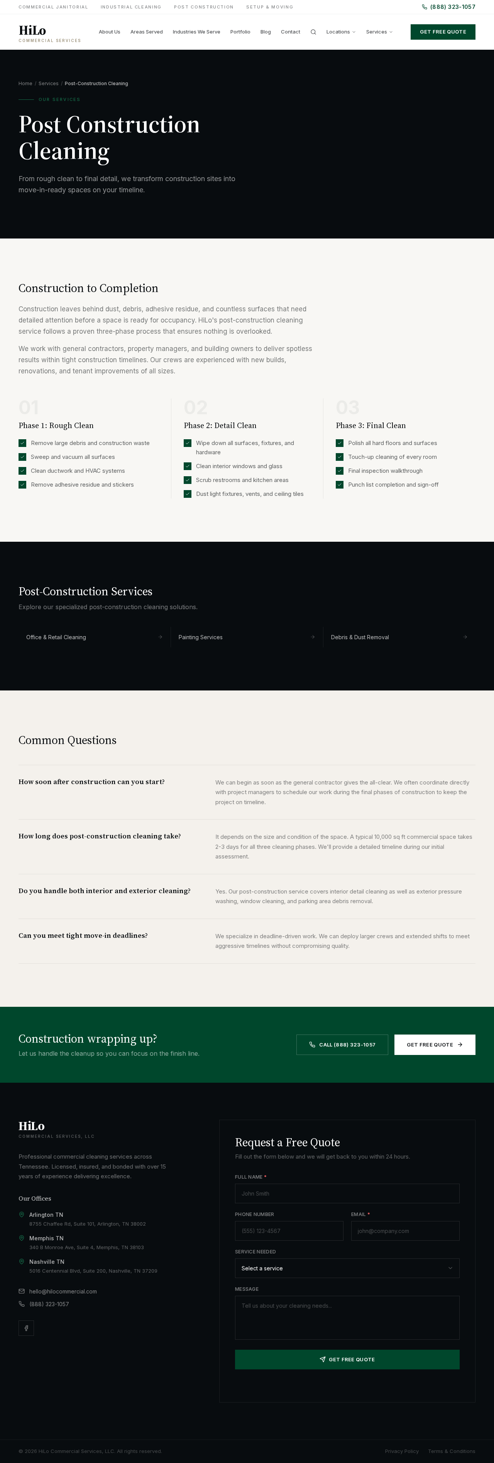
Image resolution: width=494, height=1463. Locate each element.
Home (25, 83)
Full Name (251, 1177)
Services (376, 32)
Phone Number (254, 1214)
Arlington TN (46, 1214)
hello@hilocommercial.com (63, 1291)
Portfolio (240, 32)
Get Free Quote (443, 32)
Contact (290, 32)
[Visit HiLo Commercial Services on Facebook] (26, 1328)
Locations (338, 32)
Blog (266, 32)
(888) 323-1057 (452, 6)
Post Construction (204, 7)
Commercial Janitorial (53, 7)
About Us (109, 32)
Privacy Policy (402, 1451)
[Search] (313, 32)
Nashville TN (46, 1261)
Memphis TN (46, 1238)
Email (360, 1214)
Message (247, 1289)
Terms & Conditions (451, 1451)
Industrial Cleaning (131, 7)
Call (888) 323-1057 (347, 1044)
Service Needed (255, 1252)
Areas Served (146, 32)
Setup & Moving (269, 7)
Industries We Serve (196, 32)
